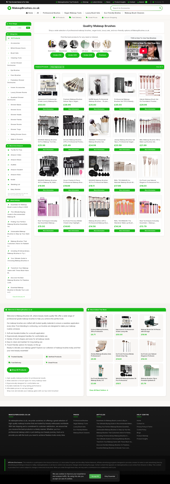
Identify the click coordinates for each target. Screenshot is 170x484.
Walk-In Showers (16, 139)
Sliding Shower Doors (18, 134)
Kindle (12, 179)
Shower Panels (16, 119)
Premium (102, 55)
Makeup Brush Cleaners (134, 13)
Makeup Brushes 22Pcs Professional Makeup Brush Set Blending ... (99, 222)
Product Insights (120, 2)
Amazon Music (15, 160)
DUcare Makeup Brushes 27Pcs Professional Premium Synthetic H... (73, 141)
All (38, 13)
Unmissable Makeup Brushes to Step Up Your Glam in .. (18, 233)
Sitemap (85, 2)
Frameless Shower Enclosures (16, 81)
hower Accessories (17, 87)
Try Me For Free (16, 150)
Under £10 (57, 55)
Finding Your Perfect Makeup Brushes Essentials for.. (17, 224)
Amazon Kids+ (15, 174)
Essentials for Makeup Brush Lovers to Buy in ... (112, 420)
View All (159, 67)
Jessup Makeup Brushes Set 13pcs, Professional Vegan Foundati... (124, 141)
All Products (15, 38)
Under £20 (72, 55)
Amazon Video (15, 155)
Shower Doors (15, 109)
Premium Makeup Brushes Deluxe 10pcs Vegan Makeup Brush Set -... (72, 100)
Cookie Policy (141, 430)
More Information (48, 109)
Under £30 (88, 55)
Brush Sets (14, 53)
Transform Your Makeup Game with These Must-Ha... (115, 442)
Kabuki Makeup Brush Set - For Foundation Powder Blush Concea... (149, 100)
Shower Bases (15, 105)
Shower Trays (15, 129)
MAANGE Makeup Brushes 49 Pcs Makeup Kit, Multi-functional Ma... (47, 181)
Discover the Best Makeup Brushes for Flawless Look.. (18, 280)
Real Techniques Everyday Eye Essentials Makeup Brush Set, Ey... (47, 222)
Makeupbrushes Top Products (68, 2)
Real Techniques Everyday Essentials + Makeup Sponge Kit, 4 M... (149, 222)
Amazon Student (16, 170)
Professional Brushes (51, 13)
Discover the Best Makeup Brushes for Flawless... (113, 445)
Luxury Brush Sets (93, 13)
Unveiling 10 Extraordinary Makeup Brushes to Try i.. (18, 252)
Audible (13, 165)
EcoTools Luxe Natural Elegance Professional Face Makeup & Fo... (150, 181)
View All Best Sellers (98, 390)
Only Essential (110, 476)
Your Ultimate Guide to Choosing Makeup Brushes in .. (18, 260)
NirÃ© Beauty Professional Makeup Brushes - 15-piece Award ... (99, 100)
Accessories (15, 43)
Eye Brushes (15, 70)
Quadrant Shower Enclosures (16, 98)
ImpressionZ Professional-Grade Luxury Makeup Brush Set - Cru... (48, 100)
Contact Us (140, 423)
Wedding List (15, 184)
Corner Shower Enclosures (15, 64)
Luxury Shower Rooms (18, 92)
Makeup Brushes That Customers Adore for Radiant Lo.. (18, 243)
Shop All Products (18, 370)
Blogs (139, 433)
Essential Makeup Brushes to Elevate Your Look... (113, 448)
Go (28, 27)
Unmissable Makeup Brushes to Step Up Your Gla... (114, 430)
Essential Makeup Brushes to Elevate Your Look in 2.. (18, 290)
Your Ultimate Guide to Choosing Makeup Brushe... (114, 439)
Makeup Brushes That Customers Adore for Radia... (114, 433)
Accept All (95, 476)
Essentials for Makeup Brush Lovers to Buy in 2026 (18, 206)
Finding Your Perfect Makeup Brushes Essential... (113, 427)
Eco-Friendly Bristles (112, 13)
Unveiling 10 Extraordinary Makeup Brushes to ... (113, 436)
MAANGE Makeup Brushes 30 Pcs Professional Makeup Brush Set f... (99, 181)
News (108, 2)
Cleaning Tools (16, 58)
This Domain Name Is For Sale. (18, 2)
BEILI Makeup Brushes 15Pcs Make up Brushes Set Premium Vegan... (150, 141)
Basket (143, 2)
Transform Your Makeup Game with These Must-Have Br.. (18, 270)
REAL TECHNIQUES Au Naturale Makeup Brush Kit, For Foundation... (124, 181)
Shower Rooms (16, 124)
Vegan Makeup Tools (73, 13)
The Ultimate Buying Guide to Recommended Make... (115, 423)
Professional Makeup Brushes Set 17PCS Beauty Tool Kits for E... (123, 100)
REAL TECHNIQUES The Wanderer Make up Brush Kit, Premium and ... (123, 222)
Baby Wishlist (15, 189)
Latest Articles (97, 2)
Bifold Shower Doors (18, 48)
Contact (132, 2)
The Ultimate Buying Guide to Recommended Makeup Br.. (16, 214)
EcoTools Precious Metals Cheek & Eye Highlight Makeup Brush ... (72, 222)
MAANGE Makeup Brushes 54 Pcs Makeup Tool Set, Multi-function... (47, 141)
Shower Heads (15, 114)
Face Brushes (15, 75)
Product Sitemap (142, 436)
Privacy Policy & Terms (144, 427)
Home (30, 13)
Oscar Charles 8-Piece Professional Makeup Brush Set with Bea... (73, 181)
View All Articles (18, 297)
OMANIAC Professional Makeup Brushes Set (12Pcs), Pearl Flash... (97, 141)
